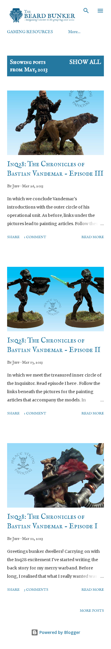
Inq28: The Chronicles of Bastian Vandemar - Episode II (53, 345)
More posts (92, 610)
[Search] (86, 10)
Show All (85, 62)
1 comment (35, 237)
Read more (92, 237)
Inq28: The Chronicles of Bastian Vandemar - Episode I (52, 521)
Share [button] (13, 237)
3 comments (36, 589)
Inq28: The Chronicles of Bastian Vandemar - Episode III (55, 169)
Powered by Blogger (59, 632)
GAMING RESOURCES (30, 32)
